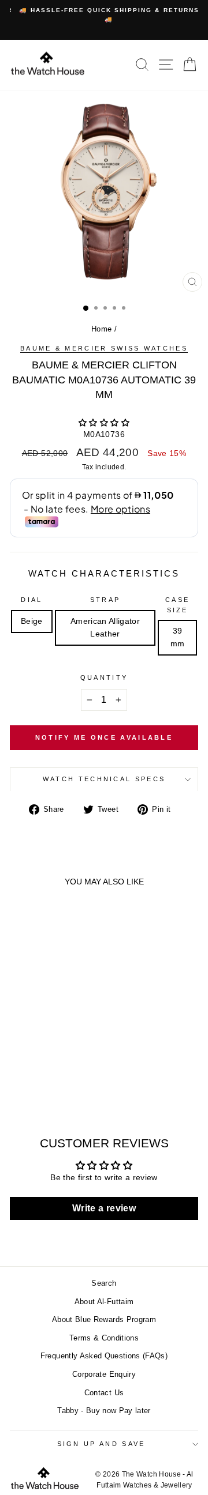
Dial (31, 599)
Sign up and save (101, 1443)
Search (103, 1283)
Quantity (104, 677)
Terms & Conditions (104, 1338)
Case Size (177, 604)
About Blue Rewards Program (104, 1319)
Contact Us (104, 1392)
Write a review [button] (104, 1208)
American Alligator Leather (105, 627)
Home (101, 329)
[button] (104, 423)
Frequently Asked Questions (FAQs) (104, 1355)
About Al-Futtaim (104, 1301)
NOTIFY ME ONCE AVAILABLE (104, 737)
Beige (32, 621)
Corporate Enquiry (104, 1374)
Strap (105, 599)
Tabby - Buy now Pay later (104, 1410)
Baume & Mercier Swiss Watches (104, 348)
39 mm (177, 637)
